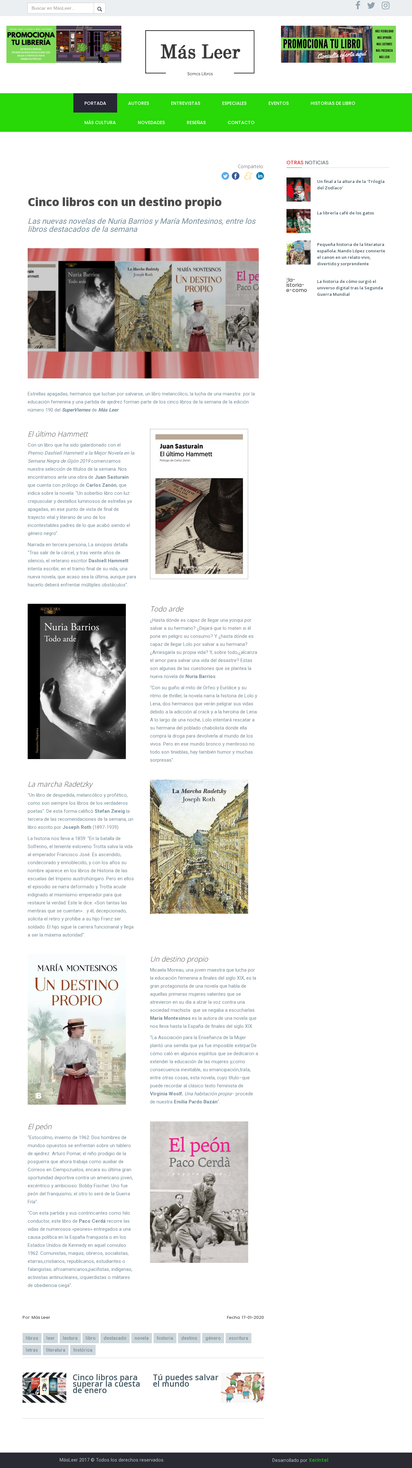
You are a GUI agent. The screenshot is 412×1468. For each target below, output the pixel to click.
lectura (70, 1338)
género (213, 1338)
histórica (82, 1350)
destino (189, 1338)
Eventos (278, 103)
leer (50, 1338)
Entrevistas (185, 103)
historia (165, 1338)
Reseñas (196, 122)
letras (32, 1350)
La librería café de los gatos (345, 213)
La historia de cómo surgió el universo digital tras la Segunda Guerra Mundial (350, 287)
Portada (95, 103)
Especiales (234, 103)
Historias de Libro (333, 103)
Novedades (151, 122)
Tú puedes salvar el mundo (186, 1380)
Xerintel (318, 1460)
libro (91, 1338)
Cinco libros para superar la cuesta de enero (106, 1383)
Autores (138, 103)
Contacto (241, 122)
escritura (238, 1338)
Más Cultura (100, 122)
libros (32, 1338)
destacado (115, 1338)
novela (142, 1338)
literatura (55, 1350)
